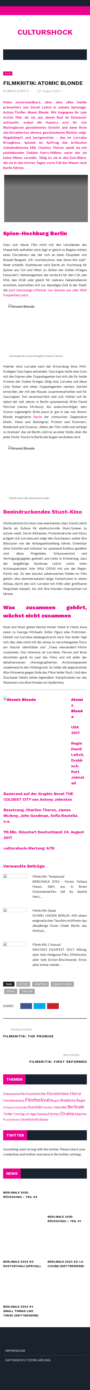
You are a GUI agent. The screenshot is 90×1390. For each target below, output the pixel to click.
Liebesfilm (60, 1107)
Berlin (37, 417)
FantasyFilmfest (48, 1114)
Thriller (27, 991)
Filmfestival (37, 1100)
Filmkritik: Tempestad (48, 876)
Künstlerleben (58, 1093)
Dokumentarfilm (14, 1094)
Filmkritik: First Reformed (58, 1062)
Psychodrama (11, 1119)
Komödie (35, 1107)
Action (23, 984)
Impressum (15, 1351)
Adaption (40, 984)
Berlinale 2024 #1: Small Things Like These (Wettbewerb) (20, 1311)
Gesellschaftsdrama (34, 1119)
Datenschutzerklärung (27, 1360)
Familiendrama (13, 1100)
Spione (11, 991)
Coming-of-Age (25, 1114)
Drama (67, 1113)
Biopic (54, 1100)
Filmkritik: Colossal (46, 944)
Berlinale (75, 1106)
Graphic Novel (62, 984)
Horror (75, 1093)
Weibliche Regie (72, 1100)
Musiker (48, 1107)
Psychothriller (36, 1094)
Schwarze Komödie (15, 1107)
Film (8, 73)
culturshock (45, 32)
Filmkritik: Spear (44, 910)
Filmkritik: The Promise (28, 1036)
